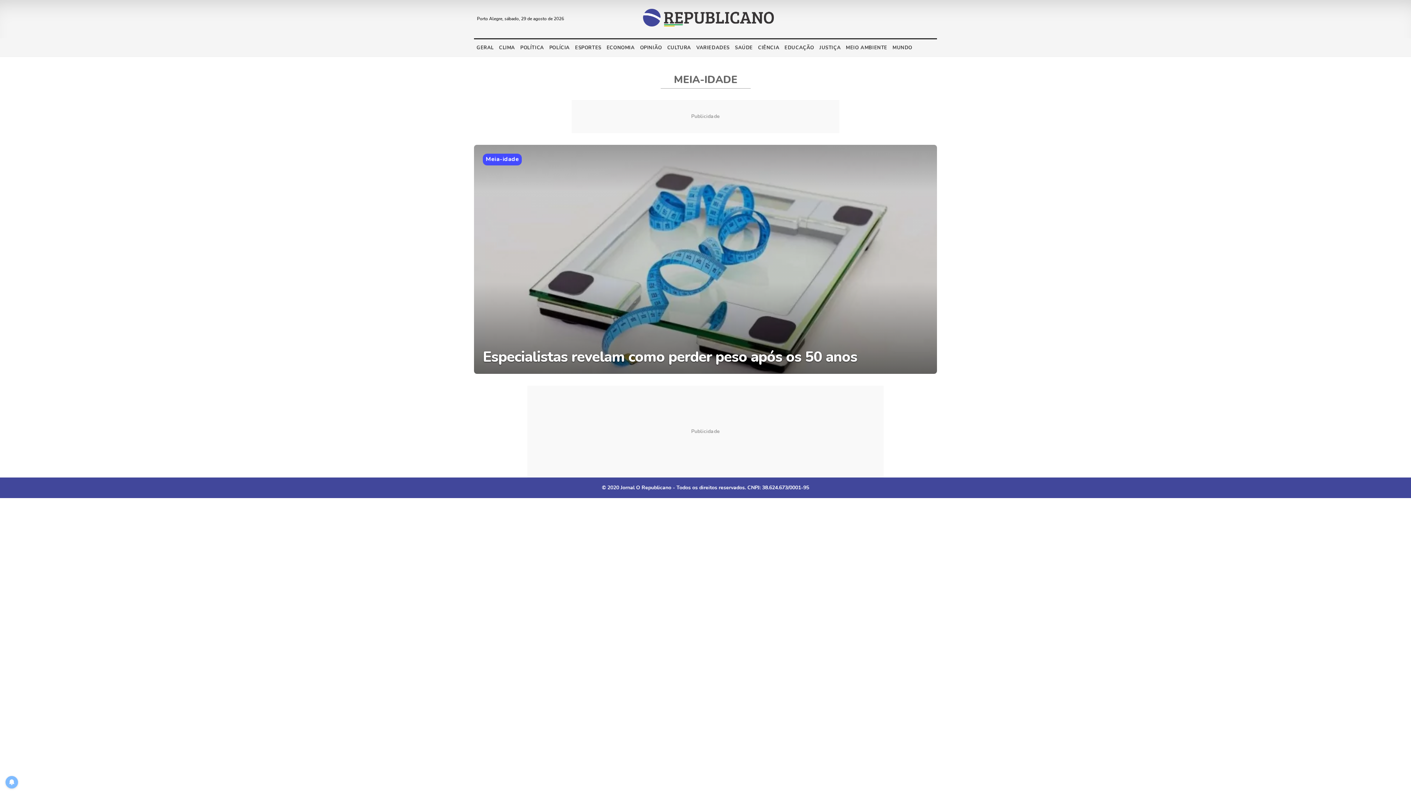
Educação (799, 47)
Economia (621, 47)
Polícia (559, 47)
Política (532, 47)
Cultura (679, 47)
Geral (485, 47)
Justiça (830, 47)
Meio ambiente (866, 47)
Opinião (651, 47)
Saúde (744, 47)
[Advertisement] (705, 432)
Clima (507, 47)
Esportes (588, 47)
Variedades (713, 47)
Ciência (768, 47)
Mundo (902, 47)
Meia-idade (502, 159)
